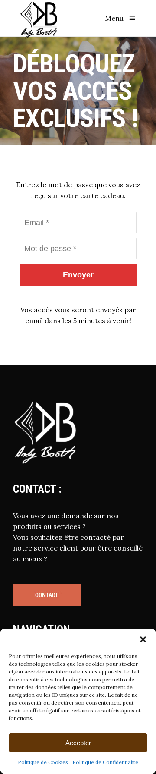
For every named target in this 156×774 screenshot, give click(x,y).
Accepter (78, 742)
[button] (143, 639)
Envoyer (78, 275)
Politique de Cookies (43, 762)
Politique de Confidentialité (105, 762)
